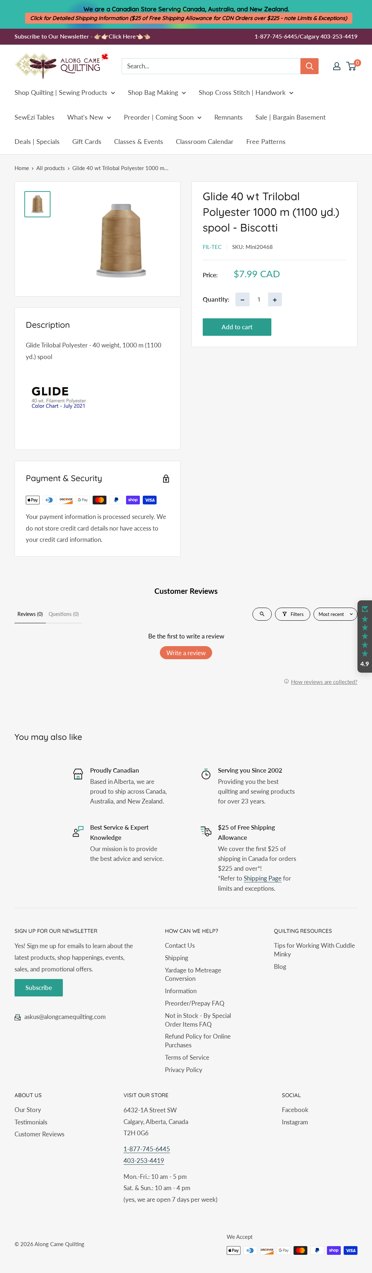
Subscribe (38, 987)
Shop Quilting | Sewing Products (61, 92)
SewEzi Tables (34, 117)
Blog (280, 966)
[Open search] (262, 614)
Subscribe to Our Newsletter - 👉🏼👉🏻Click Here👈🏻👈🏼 (82, 36)
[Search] (309, 66)
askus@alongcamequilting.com (65, 1016)
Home (22, 168)
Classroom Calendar (205, 141)
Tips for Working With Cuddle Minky (314, 950)
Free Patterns (266, 141)
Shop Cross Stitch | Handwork (242, 92)
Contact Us (180, 945)
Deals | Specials (37, 141)
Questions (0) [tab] (64, 614)
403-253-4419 (144, 1160)
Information (181, 991)
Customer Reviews (39, 1134)
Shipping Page (263, 878)
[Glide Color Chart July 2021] (97, 395)
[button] (364, 636)
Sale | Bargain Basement (290, 117)
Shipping (176, 958)
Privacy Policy (183, 1069)
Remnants (228, 117)
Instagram (295, 1122)
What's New (85, 117)
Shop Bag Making (153, 92)
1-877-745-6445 (147, 1149)
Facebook (295, 1109)
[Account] (336, 66)
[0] (351, 66)
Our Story (28, 1109)
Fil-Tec (212, 246)
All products (50, 168)
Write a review (186, 653)
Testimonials (31, 1122)
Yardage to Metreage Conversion (193, 974)
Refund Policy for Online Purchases (198, 1040)
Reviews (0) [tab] (30, 614)
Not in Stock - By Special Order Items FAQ (198, 1020)
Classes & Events (138, 141)
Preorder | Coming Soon (159, 117)
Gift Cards (86, 141)
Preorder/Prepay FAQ (195, 1003)
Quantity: (216, 299)
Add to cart (237, 327)
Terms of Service (187, 1057)
